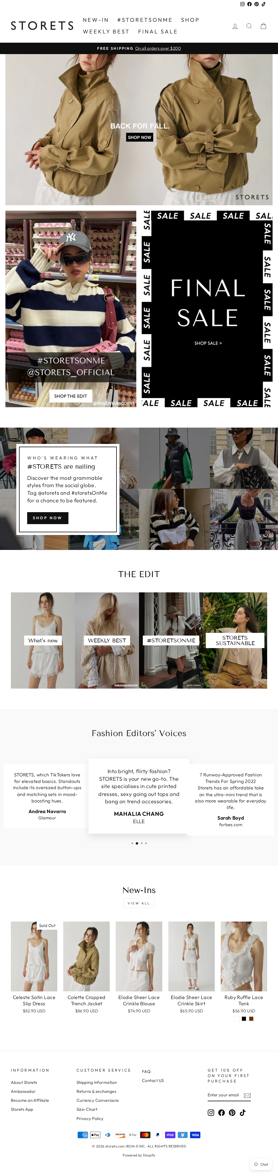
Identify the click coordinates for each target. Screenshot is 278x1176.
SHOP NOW (48, 517)
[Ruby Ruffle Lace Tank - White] (236, 1018)
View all (139, 903)
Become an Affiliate (30, 1100)
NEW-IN (96, 19)
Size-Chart (87, 1109)
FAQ (146, 1071)
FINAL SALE (158, 31)
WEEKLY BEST (106, 31)
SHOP (190, 19)
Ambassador (23, 1091)
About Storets (24, 1082)
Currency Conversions (98, 1100)
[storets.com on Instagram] (211, 1112)
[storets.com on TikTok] (242, 1112)
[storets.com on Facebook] (221, 1112)
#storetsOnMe (145, 19)
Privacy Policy (90, 1118)
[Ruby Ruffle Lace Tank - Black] (244, 1018)
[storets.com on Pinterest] (232, 1112)
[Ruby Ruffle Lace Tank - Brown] (251, 1018)
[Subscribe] (247, 1095)
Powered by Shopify (139, 1155)
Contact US (153, 1080)
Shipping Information (97, 1082)
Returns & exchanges (96, 1091)
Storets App (22, 1109)
